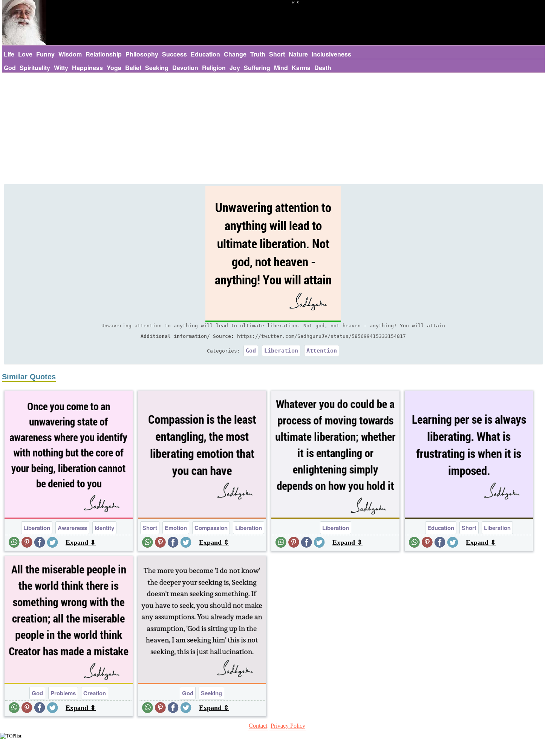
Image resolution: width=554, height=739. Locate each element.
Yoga (114, 67)
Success (174, 54)
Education (205, 54)
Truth (257, 54)
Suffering (257, 67)
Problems (63, 693)
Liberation (281, 350)
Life (9, 54)
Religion (214, 67)
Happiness (87, 67)
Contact (258, 725)
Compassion (211, 528)
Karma (301, 67)
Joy (235, 67)
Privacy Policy (288, 725)
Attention (321, 350)
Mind (281, 67)
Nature (298, 54)
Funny (45, 54)
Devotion (185, 67)
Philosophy (141, 54)
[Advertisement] (273, 129)
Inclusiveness (331, 54)
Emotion (176, 528)
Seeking (156, 67)
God (10, 67)
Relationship (104, 54)
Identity (104, 528)
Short (277, 54)
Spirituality (35, 67)
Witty (61, 67)
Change (235, 54)
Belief (133, 67)
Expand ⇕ (81, 542)
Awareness (72, 528)
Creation (94, 693)
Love (25, 54)
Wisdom (70, 54)
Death (322, 67)
